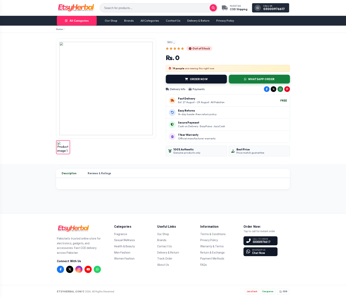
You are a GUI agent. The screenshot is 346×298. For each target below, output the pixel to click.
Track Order (164, 258)
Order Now (199, 79)
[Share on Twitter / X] (273, 89)
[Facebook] (60, 269)
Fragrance (120, 234)
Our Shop (111, 20)
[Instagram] (78, 269)
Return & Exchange (212, 252)
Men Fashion (122, 252)
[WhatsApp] (97, 269)
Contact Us (173, 20)
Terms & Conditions (213, 234)
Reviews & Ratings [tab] (99, 173)
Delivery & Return (198, 20)
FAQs (203, 264)
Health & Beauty (124, 246)
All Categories (150, 20)
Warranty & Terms (212, 246)
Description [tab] (69, 173)
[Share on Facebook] (267, 89)
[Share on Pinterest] (287, 89)
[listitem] (63, 147)
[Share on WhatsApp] (280, 89)
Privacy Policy (225, 20)
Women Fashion (124, 258)
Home (59, 29)
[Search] (213, 7)
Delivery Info (177, 89)
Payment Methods (212, 258)
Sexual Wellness (124, 240)
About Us (163, 264)
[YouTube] (88, 269)
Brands (129, 20)
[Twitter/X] (69, 269)
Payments (199, 89)
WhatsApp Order (261, 79)
